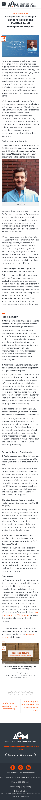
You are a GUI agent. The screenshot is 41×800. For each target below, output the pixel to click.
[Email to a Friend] (22, 693)
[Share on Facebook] (14, 693)
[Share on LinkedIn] (31, 693)
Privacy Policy (20, 791)
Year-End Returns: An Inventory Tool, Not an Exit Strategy (20, 668)
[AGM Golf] (22, 4)
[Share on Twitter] (18, 693)
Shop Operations (20, 13)
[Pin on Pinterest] (27, 693)
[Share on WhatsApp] (10, 693)
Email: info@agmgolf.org (20, 787)
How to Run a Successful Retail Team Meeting (9, 706)
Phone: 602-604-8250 (20, 782)
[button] (4, 4)
